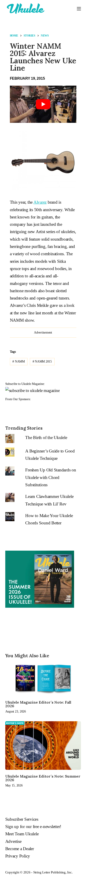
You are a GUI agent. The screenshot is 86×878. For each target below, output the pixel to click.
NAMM (18, 361)
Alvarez (40, 202)
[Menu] (79, 9)
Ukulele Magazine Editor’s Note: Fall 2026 (38, 704)
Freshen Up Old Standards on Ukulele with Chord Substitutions (50, 477)
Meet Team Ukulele (22, 833)
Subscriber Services (21, 819)
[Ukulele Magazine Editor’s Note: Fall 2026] (43, 679)
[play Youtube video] (43, 104)
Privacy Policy (17, 856)
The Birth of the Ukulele (46, 437)
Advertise (13, 841)
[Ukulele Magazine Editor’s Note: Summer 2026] (43, 745)
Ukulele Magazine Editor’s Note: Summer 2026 (42, 778)
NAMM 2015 (42, 361)
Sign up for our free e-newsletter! (33, 826)
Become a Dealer (19, 848)
